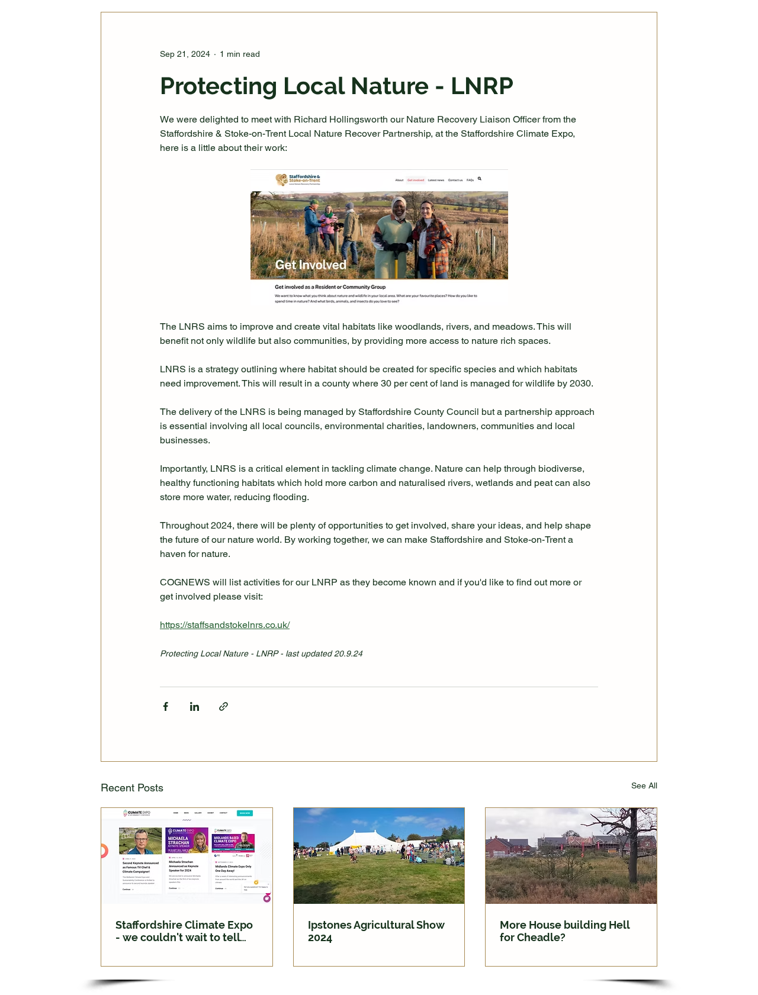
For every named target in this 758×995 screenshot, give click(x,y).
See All (644, 785)
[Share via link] (223, 706)
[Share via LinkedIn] (194, 706)
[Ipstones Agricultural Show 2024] (379, 856)
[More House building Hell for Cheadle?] (571, 856)
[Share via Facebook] (165, 706)
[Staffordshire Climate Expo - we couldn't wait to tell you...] (186, 856)
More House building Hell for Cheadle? (564, 931)
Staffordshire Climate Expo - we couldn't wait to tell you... (184, 931)
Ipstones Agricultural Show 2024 (376, 931)
